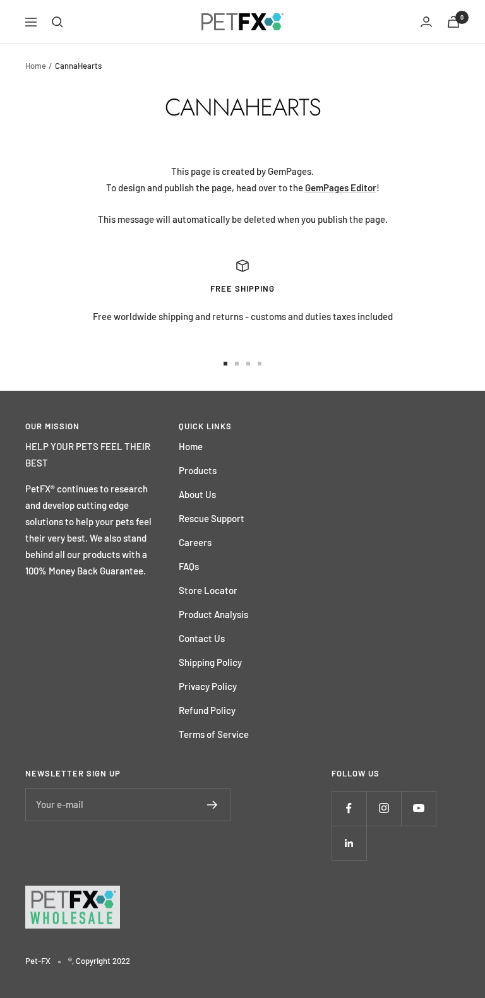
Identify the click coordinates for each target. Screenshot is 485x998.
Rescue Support (211, 518)
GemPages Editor (340, 187)
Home (35, 66)
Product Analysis (213, 614)
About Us (197, 494)
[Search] (57, 22)
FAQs (189, 566)
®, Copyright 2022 (99, 961)
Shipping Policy (210, 662)
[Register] (212, 804)
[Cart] (453, 22)
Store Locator (208, 590)
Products (198, 470)
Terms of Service (214, 734)
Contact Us (202, 638)
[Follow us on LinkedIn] (349, 843)
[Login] (426, 21)
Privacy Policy (208, 686)
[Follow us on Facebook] (349, 808)
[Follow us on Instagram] (383, 808)
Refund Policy (207, 710)
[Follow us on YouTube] (418, 808)
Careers (195, 542)
